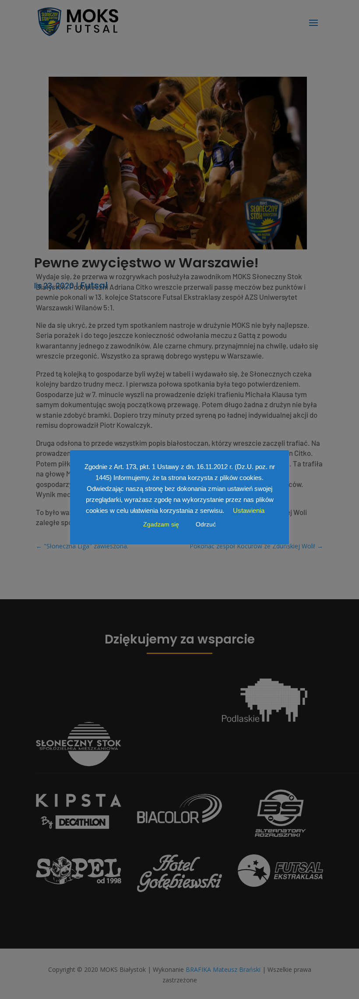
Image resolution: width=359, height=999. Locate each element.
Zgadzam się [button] (161, 524)
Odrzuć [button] (206, 524)
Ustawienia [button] (248, 510)
